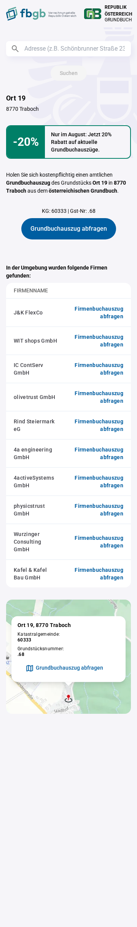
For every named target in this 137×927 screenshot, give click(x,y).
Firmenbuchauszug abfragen (99, 312)
